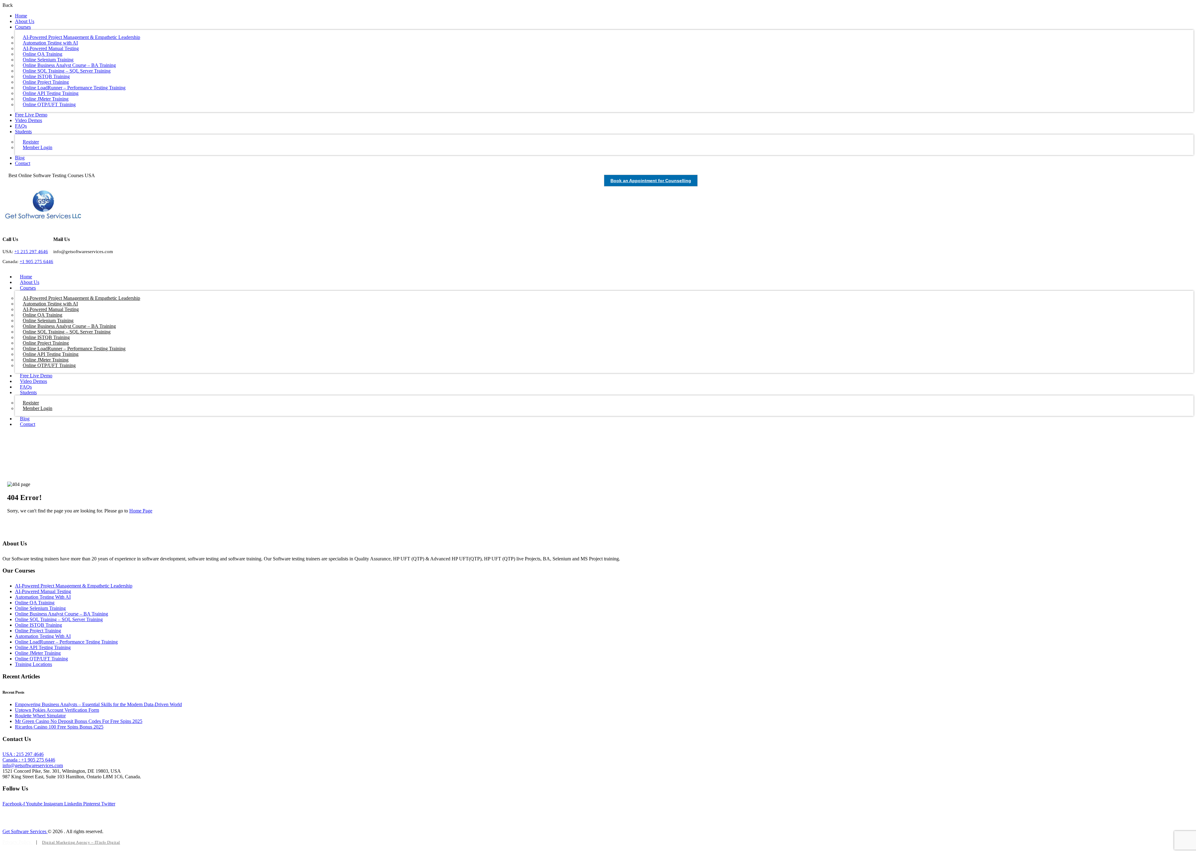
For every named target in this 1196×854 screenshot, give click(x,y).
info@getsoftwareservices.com (32, 765)
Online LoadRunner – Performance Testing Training (66, 641)
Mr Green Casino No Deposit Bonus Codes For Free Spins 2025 (78, 721)
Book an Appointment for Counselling (650, 180)
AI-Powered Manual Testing (43, 591)
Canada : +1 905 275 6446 (28, 759)
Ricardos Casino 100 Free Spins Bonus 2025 (59, 726)
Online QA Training (35, 602)
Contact (22, 163)
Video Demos (28, 120)
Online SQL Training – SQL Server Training (59, 619)
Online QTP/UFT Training (49, 104)
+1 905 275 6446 (36, 261)
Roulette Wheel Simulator (40, 715)
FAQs (21, 126)
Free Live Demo (31, 114)
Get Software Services (25, 831)
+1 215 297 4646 (31, 251)
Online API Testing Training (43, 647)
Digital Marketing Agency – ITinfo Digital (81, 842)
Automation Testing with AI (43, 597)
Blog (20, 157)
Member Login (37, 147)
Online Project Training (38, 630)
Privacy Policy (17, 842)
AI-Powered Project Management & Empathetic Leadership (73, 585)
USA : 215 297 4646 (23, 754)
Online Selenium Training (40, 608)
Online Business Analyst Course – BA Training (61, 613)
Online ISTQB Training (38, 625)
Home (21, 15)
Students (23, 131)
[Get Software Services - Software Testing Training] (43, 217)
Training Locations (33, 664)
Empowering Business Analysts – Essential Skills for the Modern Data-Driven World (98, 704)
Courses (23, 27)
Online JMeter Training (38, 653)
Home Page (140, 510)
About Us (24, 21)
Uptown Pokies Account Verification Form (57, 710)
